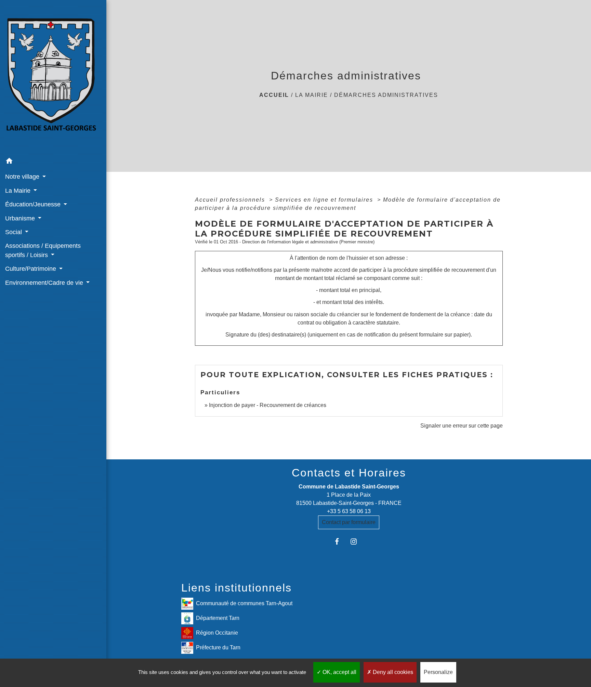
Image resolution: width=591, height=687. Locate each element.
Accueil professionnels (231, 200)
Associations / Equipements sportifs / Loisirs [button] (43, 250)
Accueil (274, 95)
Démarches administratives (386, 95)
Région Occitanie (217, 633)
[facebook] (340, 541)
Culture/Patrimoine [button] (31, 268)
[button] (53, 162)
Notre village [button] (23, 176)
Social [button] (14, 232)
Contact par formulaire (349, 522)
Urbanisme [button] (21, 218)
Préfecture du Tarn (218, 647)
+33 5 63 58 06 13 (349, 511)
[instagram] (357, 541)
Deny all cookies (392, 672)
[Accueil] (53, 77)
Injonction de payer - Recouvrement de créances (267, 405)
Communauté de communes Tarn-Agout (244, 603)
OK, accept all (338, 672)
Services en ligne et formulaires (325, 200)
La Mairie (311, 95)
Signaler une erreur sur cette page (461, 426)
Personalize (438, 672)
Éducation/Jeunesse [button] (33, 204)
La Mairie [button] (18, 190)
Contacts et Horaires (349, 473)
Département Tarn (217, 618)
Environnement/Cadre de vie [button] (45, 282)
